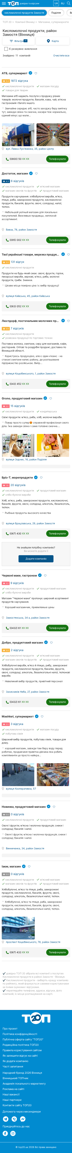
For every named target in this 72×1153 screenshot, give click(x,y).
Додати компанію (36, 558)
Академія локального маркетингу (24, 1083)
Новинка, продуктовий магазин (24, 806)
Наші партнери (12, 1099)
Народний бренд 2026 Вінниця (22, 1072)
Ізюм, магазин (11, 866)
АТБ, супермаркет (14, 73)
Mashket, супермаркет (18, 716)
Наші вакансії (11, 1094)
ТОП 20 (7, 21)
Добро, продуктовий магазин (22, 642)
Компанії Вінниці (25, 21)
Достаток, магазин (15, 173)
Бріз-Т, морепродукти (17, 477)
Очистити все (61, 55)
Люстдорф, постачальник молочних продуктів (34, 321)
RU (62, 3)
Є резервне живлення (23, 48)
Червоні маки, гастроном (19, 575)
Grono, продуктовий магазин (22, 398)
